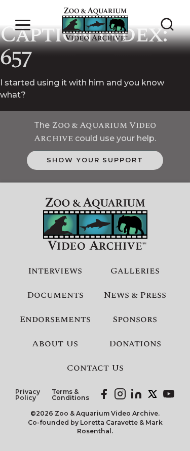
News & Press (135, 295)
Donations (135, 343)
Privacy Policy (27, 395)
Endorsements (55, 319)
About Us (55, 343)
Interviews (55, 271)
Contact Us (95, 368)
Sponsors (134, 319)
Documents (55, 295)
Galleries (135, 271)
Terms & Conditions (70, 395)
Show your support (95, 160)
